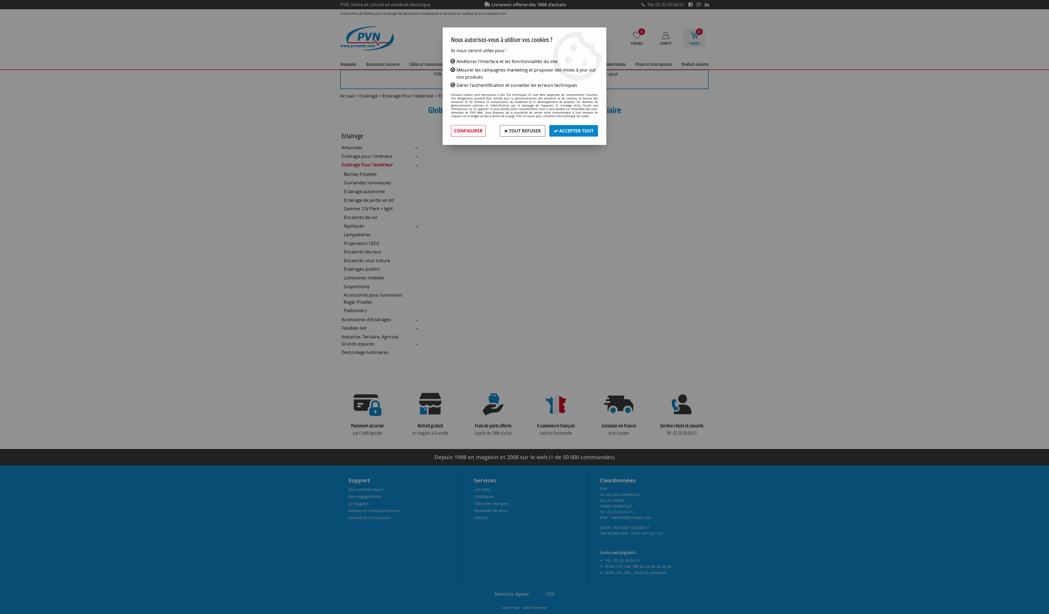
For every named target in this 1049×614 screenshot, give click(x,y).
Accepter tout (576, 131)
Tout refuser (524, 131)
